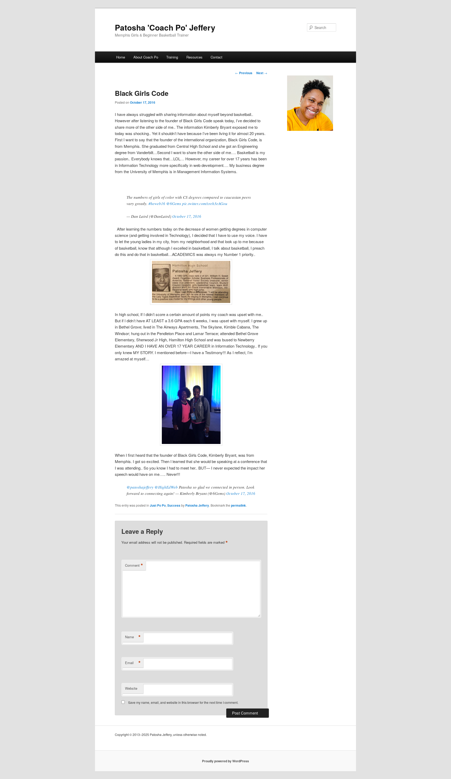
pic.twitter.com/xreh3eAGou (204, 203)
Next (261, 73)
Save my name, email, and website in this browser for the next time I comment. (183, 702)
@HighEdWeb (166, 487)
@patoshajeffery (140, 487)
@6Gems (173, 203)
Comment (134, 565)
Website (131, 688)
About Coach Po (145, 57)
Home (120, 57)
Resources (194, 57)
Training (172, 57)
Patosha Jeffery (197, 505)
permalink (238, 505)
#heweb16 (157, 203)
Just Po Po (158, 505)
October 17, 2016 (186, 216)
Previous (243, 73)
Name (133, 637)
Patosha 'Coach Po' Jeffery (165, 27)
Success (173, 505)
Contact (216, 57)
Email (133, 663)
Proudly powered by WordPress (225, 761)
